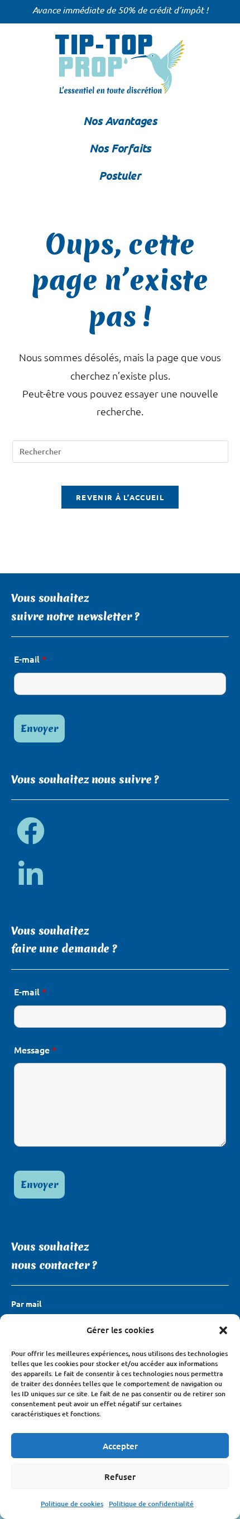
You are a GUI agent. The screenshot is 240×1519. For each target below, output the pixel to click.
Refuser (120, 1476)
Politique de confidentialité (151, 1503)
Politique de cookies (72, 1503)
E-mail (30, 659)
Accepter (120, 1445)
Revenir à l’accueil (120, 497)
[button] (223, 1330)
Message (35, 1049)
